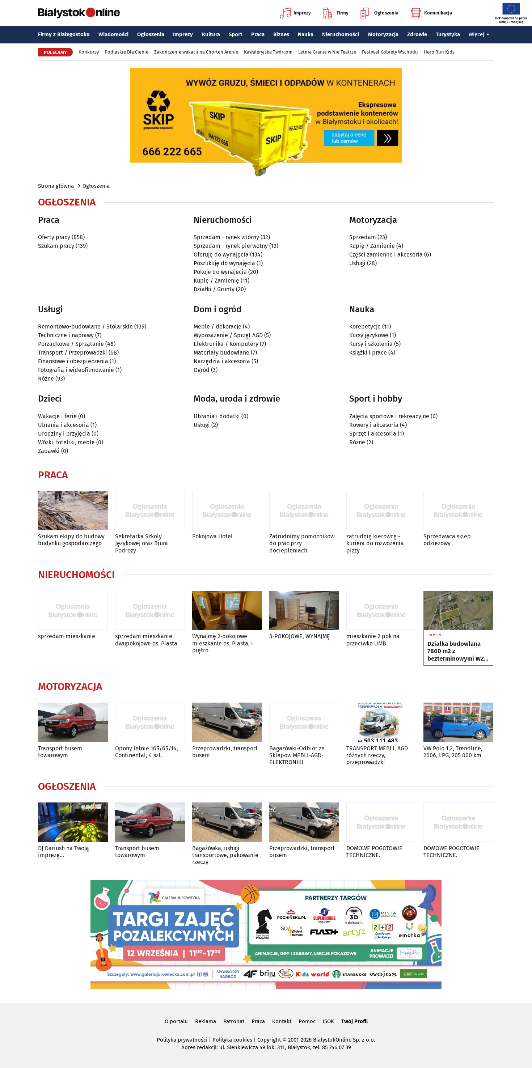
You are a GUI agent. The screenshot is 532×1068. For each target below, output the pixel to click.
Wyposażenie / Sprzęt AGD (228, 335)
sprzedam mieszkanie (66, 636)
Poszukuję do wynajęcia (224, 263)
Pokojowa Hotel (212, 536)
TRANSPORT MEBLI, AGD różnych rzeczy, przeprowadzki (377, 755)
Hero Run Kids (439, 52)
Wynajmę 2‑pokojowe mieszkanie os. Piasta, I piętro (222, 643)
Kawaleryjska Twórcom (268, 52)
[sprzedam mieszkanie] (73, 610)
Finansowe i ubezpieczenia (73, 361)
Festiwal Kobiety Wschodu (390, 52)
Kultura (211, 34)
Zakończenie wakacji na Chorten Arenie (196, 52)
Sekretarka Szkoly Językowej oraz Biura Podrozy (141, 543)
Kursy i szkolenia (371, 343)
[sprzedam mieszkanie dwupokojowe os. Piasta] (150, 610)
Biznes (281, 34)
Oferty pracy (54, 237)
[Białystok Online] (79, 13)
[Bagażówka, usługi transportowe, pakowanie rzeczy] (227, 822)
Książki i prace (368, 352)
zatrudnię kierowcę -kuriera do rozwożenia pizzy (375, 543)
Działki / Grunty (214, 289)
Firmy (343, 13)
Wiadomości (113, 34)
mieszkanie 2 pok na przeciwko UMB (373, 640)
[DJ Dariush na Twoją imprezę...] (73, 822)
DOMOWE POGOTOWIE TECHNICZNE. (374, 852)
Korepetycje (365, 326)
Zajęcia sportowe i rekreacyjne (389, 416)
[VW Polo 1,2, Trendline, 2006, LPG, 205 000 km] (458, 722)
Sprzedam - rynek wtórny (226, 237)
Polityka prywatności (182, 1040)
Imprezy (302, 13)
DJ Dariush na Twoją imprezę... (63, 852)
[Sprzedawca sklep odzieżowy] (458, 510)
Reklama (205, 1021)
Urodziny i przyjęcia (64, 433)
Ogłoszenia (386, 13)
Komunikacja (438, 13)
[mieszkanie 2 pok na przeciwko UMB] (381, 610)
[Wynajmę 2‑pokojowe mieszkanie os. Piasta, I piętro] (227, 610)
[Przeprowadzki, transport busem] (227, 722)
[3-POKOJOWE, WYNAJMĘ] (304, 610)
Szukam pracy (56, 245)
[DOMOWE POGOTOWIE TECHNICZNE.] (381, 822)
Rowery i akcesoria (373, 424)
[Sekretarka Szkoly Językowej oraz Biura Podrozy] (150, 510)
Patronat (233, 1021)
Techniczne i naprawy (66, 335)
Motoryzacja (383, 34)
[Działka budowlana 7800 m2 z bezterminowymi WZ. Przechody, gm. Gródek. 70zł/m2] (458, 610)
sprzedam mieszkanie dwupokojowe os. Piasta (146, 640)
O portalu (176, 1021)
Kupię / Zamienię (216, 280)
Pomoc (307, 1021)
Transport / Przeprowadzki (72, 352)
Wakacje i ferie (57, 416)
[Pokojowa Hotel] (227, 510)
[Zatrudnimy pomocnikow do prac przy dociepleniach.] (304, 510)
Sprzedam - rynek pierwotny (231, 245)
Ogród (202, 369)
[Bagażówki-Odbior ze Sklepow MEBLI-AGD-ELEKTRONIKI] (304, 722)
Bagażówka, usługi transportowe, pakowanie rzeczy (225, 855)
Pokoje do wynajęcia (220, 271)
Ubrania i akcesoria (63, 424)
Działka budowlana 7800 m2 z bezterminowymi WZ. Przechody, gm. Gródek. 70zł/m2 (456, 651)
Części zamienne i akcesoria (386, 254)
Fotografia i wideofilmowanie (76, 369)
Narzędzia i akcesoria (222, 361)
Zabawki (49, 451)
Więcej (476, 34)
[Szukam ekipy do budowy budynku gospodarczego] (73, 510)
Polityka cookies (232, 1040)
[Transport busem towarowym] (73, 722)
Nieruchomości (340, 34)
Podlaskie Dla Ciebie (126, 52)
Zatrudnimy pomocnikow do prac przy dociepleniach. (301, 543)
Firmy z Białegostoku (64, 34)
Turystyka (448, 34)
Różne (46, 378)
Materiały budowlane (221, 352)
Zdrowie (417, 34)
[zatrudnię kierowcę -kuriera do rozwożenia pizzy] (381, 510)
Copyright (269, 1040)
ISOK (328, 1021)
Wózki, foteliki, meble (66, 442)
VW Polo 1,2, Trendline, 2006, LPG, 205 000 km (452, 752)
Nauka (305, 34)
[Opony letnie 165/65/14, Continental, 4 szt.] (150, 722)
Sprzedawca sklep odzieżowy (447, 540)
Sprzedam (362, 237)
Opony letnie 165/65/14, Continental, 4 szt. (146, 752)
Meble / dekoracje (217, 326)
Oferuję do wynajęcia (221, 254)
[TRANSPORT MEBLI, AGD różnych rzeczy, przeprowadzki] (381, 722)
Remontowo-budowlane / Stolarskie (85, 326)
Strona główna (56, 186)
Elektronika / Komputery (226, 343)
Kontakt (281, 1021)
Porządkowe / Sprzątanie (71, 343)
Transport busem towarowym (60, 752)
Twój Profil (354, 1021)
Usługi (357, 263)
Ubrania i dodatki (217, 416)
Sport (235, 34)
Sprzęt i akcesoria (372, 433)
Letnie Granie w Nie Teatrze (327, 52)
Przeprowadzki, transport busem (225, 752)
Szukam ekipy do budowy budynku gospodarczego (71, 540)
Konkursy (89, 52)
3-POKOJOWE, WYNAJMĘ (299, 636)
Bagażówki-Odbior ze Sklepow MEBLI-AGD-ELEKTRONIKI (297, 755)
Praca (258, 34)
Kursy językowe (368, 335)
